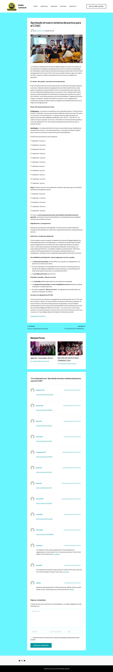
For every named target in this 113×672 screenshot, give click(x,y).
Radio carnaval (22, 6)
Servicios (54, 6)
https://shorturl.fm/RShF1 (44, 503)
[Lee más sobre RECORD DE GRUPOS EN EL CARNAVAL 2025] (70, 348)
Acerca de (44, 6)
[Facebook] (19, 660)
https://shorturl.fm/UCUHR (44, 394)
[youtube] (24, 660)
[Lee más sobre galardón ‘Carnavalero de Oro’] (43, 348)
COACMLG (42, 316)
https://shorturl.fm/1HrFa (44, 472)
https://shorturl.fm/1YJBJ (44, 441)
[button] (96, 6)
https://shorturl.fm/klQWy (44, 410)
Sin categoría (34, 361)
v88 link (38, 583)
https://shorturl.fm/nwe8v (44, 519)
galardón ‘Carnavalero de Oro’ (42, 358)
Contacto (72, 6)
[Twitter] (22, 660)
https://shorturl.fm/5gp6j (44, 425)
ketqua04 (39, 565)
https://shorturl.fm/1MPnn (44, 457)
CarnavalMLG (34, 316)
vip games (39, 545)
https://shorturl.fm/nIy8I (43, 488)
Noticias (63, 6)
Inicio (36, 6)
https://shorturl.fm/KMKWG (45, 534)
